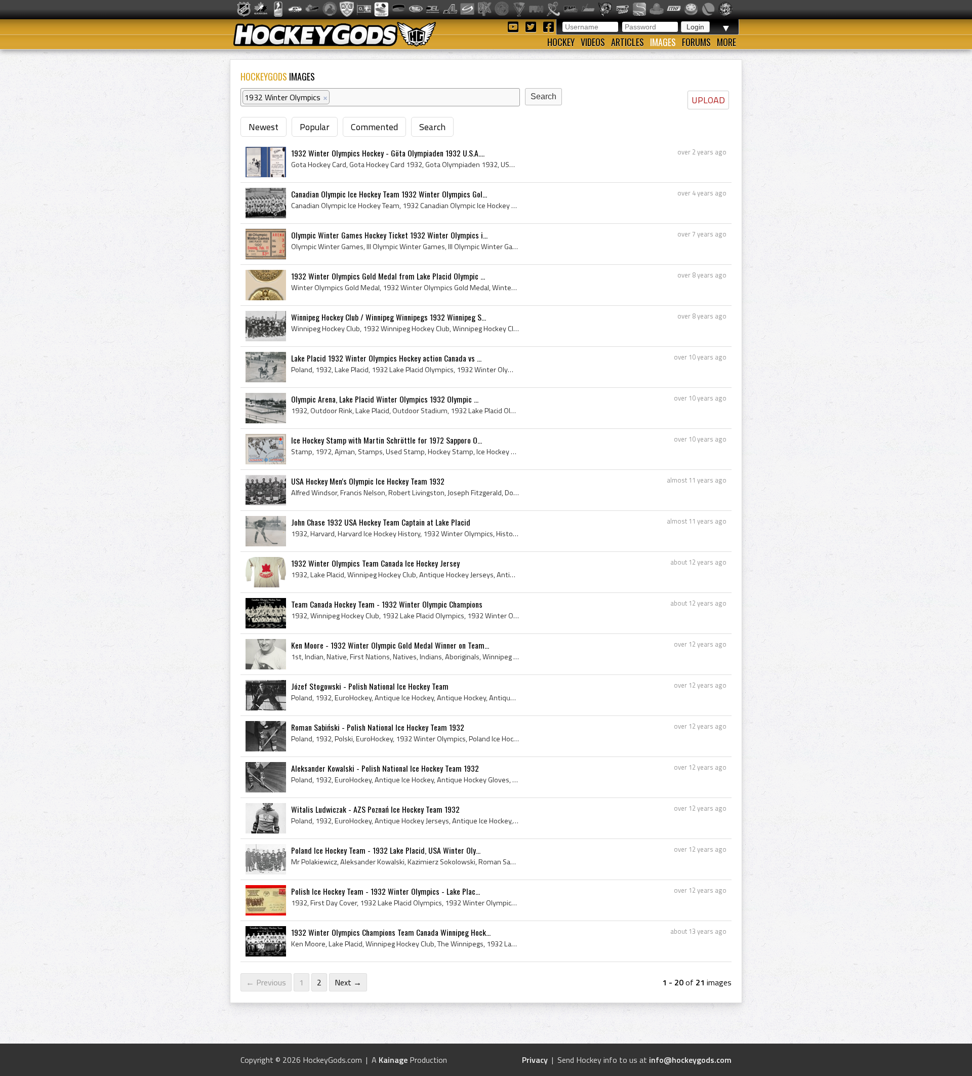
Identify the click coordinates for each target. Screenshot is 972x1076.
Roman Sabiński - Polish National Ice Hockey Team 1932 (377, 727)
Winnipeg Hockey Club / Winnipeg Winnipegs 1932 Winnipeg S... (388, 317)
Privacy (535, 1060)
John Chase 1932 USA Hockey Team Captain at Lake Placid (380, 522)
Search (432, 127)
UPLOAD (708, 100)
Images (663, 42)
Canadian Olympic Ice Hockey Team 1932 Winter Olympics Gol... (389, 194)
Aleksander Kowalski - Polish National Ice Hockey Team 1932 (385, 768)
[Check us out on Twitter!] (532, 26)
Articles (627, 42)
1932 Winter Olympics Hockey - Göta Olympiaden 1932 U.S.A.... (387, 153)
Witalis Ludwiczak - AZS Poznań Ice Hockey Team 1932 (375, 809)
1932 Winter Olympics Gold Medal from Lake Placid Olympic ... (388, 276)
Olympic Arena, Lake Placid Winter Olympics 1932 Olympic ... (384, 399)
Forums (696, 42)
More (726, 42)
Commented (374, 127)
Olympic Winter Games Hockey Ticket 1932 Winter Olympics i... (389, 235)
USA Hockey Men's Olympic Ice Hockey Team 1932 (367, 481)
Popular (315, 127)
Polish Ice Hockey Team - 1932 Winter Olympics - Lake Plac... (385, 891)
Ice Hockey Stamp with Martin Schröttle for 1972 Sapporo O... (386, 440)
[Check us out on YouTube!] (514, 26)
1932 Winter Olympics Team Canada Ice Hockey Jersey (375, 563)
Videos (593, 42)
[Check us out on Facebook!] (548, 26)
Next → (348, 982)
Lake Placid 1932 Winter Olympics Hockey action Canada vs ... (386, 358)
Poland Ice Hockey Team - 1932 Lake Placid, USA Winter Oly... (385, 850)
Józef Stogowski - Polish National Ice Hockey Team (370, 686)
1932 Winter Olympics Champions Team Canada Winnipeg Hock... (391, 932)
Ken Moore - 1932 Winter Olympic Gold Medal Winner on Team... (390, 645)
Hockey (561, 42)
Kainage (393, 1060)
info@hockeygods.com (690, 1060)
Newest (263, 127)
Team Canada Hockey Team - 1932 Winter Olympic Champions (386, 604)
